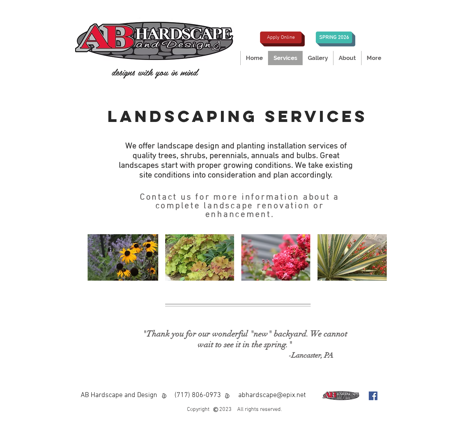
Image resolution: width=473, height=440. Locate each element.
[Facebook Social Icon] (373, 395)
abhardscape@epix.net (272, 395)
